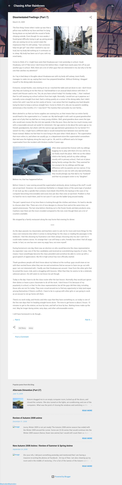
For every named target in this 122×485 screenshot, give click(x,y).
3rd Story (22, 328)
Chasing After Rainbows (29, 5)
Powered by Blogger (62, 477)
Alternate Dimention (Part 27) (27, 390)
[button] (90, 17)
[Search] (112, 6)
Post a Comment (22, 337)
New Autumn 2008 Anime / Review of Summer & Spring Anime (43, 445)
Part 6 (17, 320)
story (31, 328)
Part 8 (87, 320)
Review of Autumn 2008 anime (27, 418)
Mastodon (4, 484)
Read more (87, 410)
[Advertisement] (106, 48)
